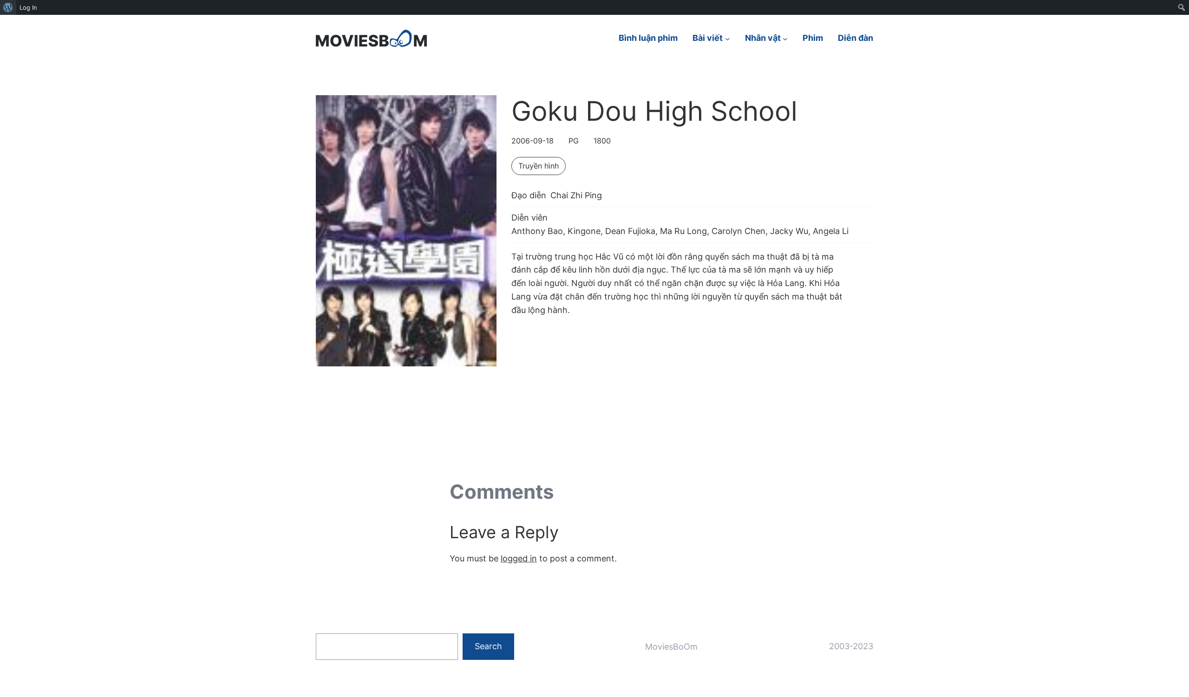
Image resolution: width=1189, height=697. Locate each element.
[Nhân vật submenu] (785, 38)
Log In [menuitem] (28, 7)
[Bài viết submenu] (727, 38)
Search (488, 646)
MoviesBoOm (671, 646)
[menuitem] (8, 7)
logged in (519, 558)
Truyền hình (538, 165)
